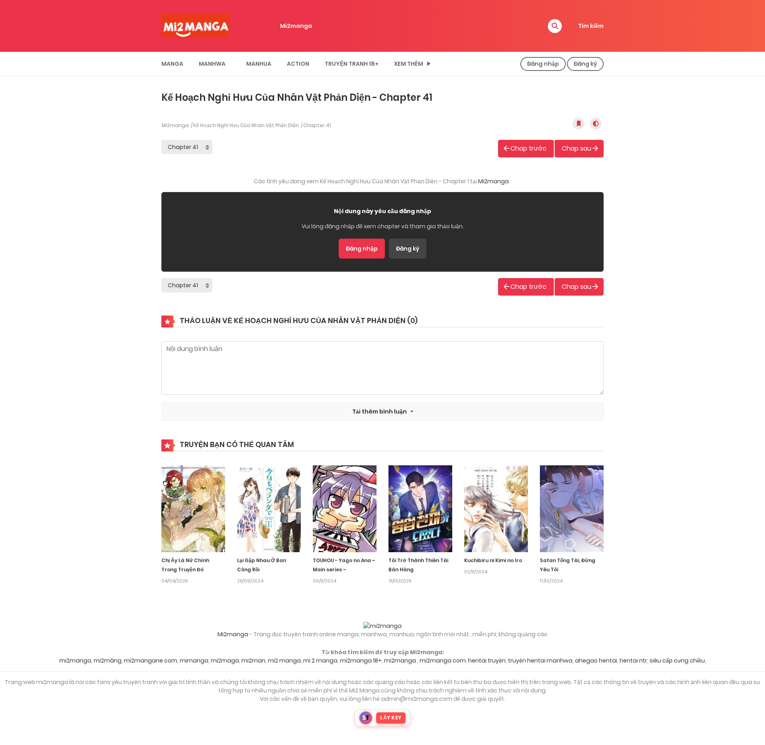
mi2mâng (108, 661)
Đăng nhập (362, 249)
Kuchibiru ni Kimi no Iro (493, 560)
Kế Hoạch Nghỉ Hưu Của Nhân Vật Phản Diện (246, 125)
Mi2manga (296, 26)
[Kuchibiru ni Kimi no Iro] (496, 508)
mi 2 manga (320, 661)
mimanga (194, 661)
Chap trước (528, 148)
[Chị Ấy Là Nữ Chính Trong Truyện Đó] (193, 508)
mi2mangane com (150, 661)
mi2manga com (443, 661)
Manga (172, 64)
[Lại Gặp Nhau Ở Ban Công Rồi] (269, 508)
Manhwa (212, 64)
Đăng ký (407, 249)
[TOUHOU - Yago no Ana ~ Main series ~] (345, 508)
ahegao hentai (596, 661)
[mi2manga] (195, 25)
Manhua (258, 64)
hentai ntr (633, 661)
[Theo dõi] (579, 123)
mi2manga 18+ (361, 661)
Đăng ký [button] (585, 64)
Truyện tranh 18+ (352, 64)
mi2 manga (284, 661)
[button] (555, 26)
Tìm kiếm (591, 26)
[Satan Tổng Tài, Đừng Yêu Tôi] (572, 508)
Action (298, 64)
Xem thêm (408, 64)
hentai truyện (487, 661)
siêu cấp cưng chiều (677, 661)
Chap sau (576, 148)
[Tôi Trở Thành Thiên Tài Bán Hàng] (420, 508)
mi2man (253, 661)
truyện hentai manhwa (540, 661)
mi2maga (225, 661)
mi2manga (75, 661)
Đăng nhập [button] (543, 64)
